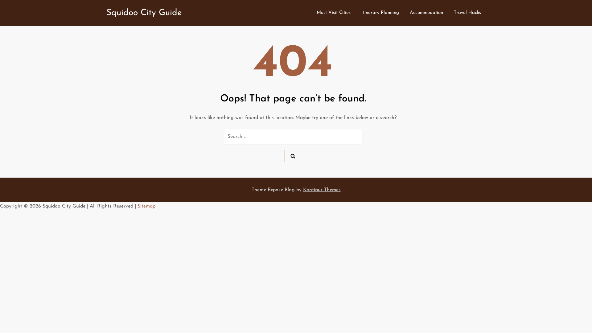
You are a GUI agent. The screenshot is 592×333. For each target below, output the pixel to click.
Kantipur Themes (322, 189)
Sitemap (146, 206)
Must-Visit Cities (334, 12)
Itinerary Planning (380, 12)
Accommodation (426, 12)
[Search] (293, 156)
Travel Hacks (467, 12)
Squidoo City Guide (144, 13)
